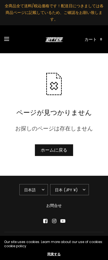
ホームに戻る (54, 150)
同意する (54, 254)
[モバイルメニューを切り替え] (10, 39)
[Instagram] (54, 221)
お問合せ (54, 205)
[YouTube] (62, 221)
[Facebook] (45, 221)
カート (90, 39)
